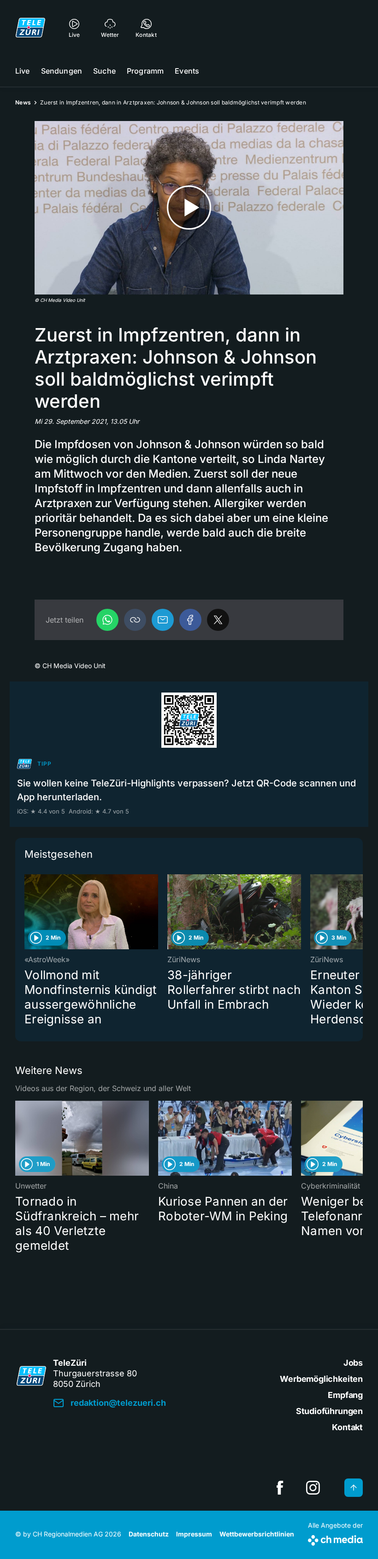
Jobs (353, 1363)
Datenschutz (149, 1534)
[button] (135, 620)
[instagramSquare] (313, 1487)
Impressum (194, 1534)
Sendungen (61, 70)
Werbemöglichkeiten (321, 1379)
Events (187, 70)
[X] (218, 620)
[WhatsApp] (107, 620)
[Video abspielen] (189, 207)
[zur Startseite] (30, 28)
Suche (104, 70)
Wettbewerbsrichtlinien (256, 1534)
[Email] (163, 620)
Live (22, 70)
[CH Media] (335, 1538)
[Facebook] (190, 620)
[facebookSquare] (280, 1487)
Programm (145, 70)
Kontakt (347, 1427)
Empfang (345, 1395)
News (23, 102)
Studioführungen (329, 1411)
